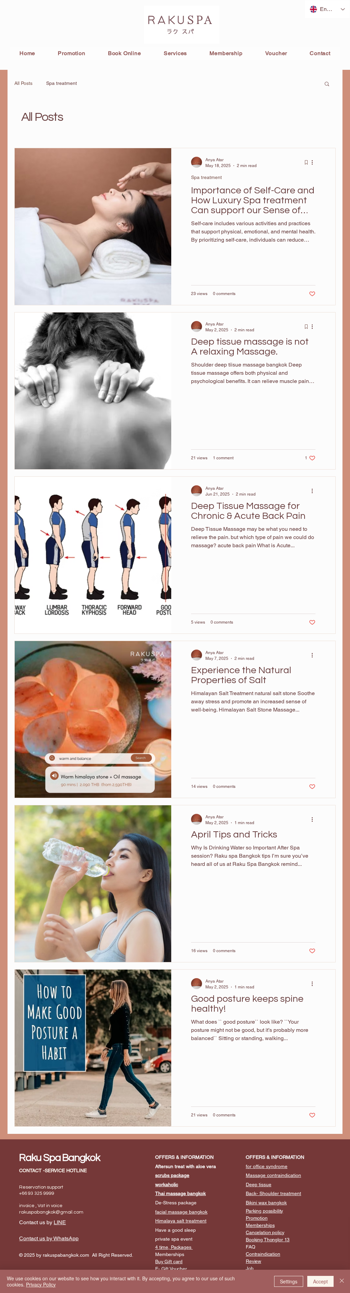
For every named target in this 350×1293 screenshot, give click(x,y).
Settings (288, 1281)
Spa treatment (61, 83)
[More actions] (314, 162)
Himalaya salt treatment (180, 1221)
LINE (60, 1222)
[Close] (342, 1281)
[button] (327, 84)
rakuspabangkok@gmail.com (51, 1212)
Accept (320, 1281)
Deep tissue (258, 1184)
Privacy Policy (41, 1284)
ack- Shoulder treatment (275, 1193)
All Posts (23, 83)
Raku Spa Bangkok (59, 1157)
